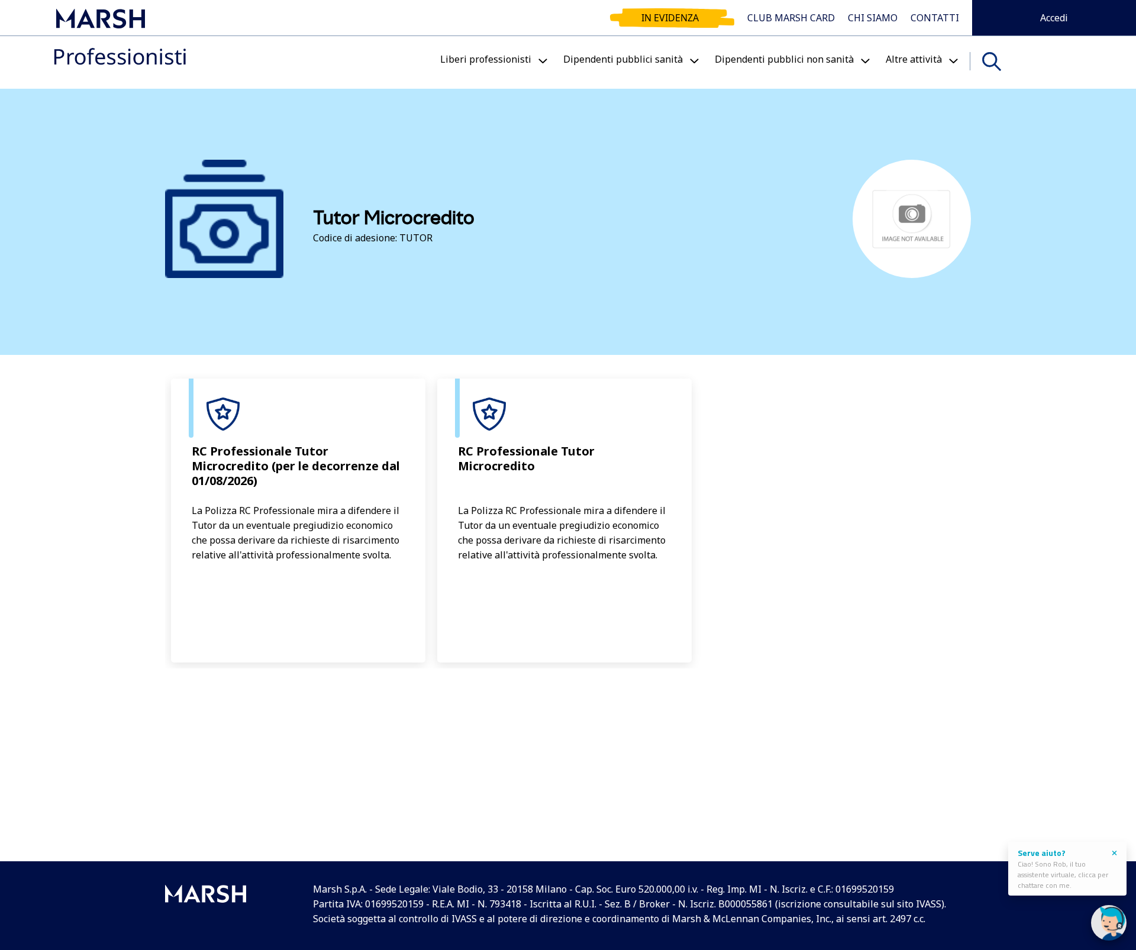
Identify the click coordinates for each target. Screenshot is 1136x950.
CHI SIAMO (873, 17)
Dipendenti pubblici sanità (623, 59)
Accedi (1054, 17)
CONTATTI (935, 17)
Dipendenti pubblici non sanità (784, 59)
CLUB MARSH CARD (791, 17)
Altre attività (914, 59)
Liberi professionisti (485, 59)
